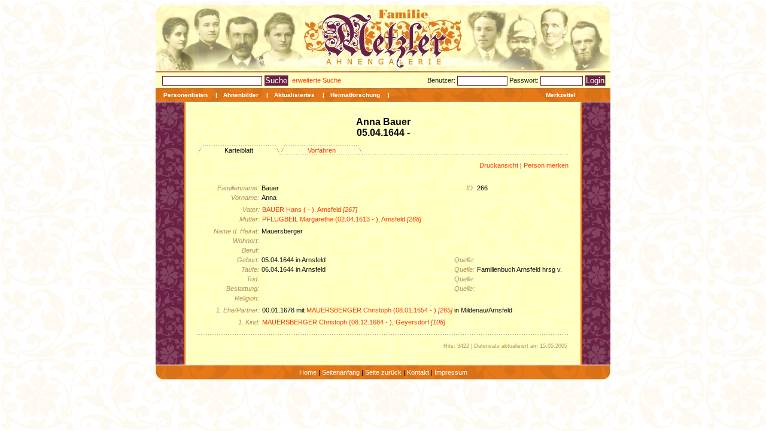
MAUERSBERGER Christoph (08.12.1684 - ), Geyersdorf (353, 322)
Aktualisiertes (294, 95)
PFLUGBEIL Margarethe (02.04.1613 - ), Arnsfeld (341, 219)
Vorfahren (322, 150)
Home (308, 372)
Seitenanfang (341, 372)
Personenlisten (185, 95)
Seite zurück (383, 372)
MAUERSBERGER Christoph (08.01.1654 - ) (379, 310)
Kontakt (418, 372)
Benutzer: (442, 80)
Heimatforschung (355, 95)
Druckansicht (498, 165)
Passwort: (524, 80)
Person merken (546, 165)
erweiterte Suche (316, 80)
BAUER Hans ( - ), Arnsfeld (309, 209)
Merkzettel (561, 95)
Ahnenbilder (241, 95)
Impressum (450, 372)
